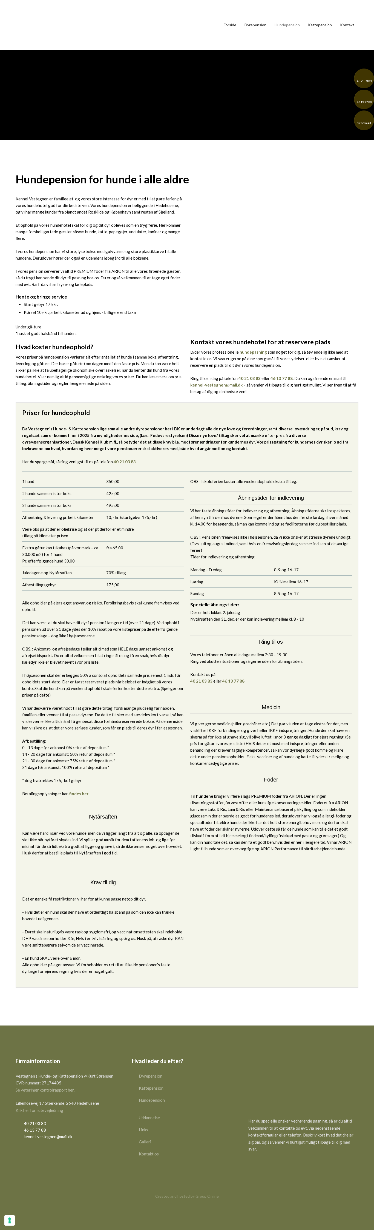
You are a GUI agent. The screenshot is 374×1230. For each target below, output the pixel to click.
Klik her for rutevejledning (39, 1110)
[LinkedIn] (271, 1165)
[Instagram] (261, 1165)
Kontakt (347, 24)
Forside (230, 24)
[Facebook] (252, 1165)
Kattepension (320, 24)
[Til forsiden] (32, 24)
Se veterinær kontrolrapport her (45, 1089)
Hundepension (287, 24)
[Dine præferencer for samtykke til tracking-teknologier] (9, 1220)
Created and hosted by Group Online (187, 1196)
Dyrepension (255, 24)
